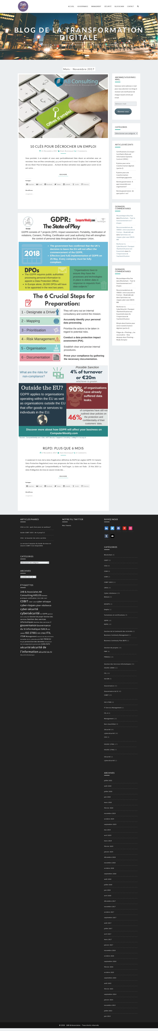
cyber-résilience (43, 605)
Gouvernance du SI (111, 691)
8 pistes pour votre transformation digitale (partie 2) (125, 165)
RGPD (48, 644)
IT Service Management (112, 708)
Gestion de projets (111, 648)
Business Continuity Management (116, 635)
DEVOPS (107, 604)
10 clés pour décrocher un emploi (63, 146)
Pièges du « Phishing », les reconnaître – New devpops (125, 334)
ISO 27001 (31, 633)
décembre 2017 (110, 901)
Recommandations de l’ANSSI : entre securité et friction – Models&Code (125, 229)
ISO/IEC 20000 (109, 668)
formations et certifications (114, 615)
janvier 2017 (108, 945)
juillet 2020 (108, 791)
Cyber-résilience (110, 593)
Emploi (106, 609)
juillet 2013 (108, 1011)
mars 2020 (108, 802)
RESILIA (107, 597)
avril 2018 (107, 896)
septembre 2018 (110, 874)
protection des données (34, 641)
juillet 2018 (108, 885)
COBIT (45, 598)
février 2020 (108, 808)
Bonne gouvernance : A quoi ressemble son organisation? (124, 184)
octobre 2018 (109, 868)
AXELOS (37, 595)
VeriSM (106, 679)
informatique (33, 629)
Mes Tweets (66, 525)
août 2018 (107, 879)
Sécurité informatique (27, 655)
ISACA (44, 628)
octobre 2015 (109, 972)
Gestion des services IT (42, 622)
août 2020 (107, 786)
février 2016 (108, 967)
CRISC (106, 588)
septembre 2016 (110, 961)
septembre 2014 (110, 994)
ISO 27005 (107, 702)
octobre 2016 (109, 956)
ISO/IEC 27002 (109, 750)
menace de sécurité (43, 636)
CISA (38, 598)
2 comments (81, 151)
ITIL (48, 633)
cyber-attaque (44, 601)
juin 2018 (107, 890)
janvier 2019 (108, 852)
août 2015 (107, 983)
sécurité (25, 647)
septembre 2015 (110, 978)
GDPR (45, 614)
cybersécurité (30, 613)
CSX (105, 737)
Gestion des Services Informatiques (117, 664)
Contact (130, 6)
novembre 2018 (110, 863)
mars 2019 (108, 841)
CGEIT (106, 560)
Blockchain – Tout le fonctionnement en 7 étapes (125, 220)
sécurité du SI (45, 652)
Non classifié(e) (110, 724)
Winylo (118, 323)
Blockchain (119, 6)
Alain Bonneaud (67, 151)
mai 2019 (107, 830)
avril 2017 (107, 934)
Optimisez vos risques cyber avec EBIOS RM (125, 237)
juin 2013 (107, 1016)
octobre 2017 (109, 912)
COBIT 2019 (32, 602)
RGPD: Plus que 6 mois (63, 448)
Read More (64, 174)
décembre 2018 (110, 857)
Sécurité (107, 6)
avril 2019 (107, 835)
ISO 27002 (41, 633)
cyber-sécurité (29, 609)
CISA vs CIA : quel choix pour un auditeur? (35, 527)
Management (96, 6)
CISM (41, 598)
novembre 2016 (110, 950)
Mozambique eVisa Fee (124, 216)
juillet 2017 (108, 928)
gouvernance (28, 625)
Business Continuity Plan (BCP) (115, 641)
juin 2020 (107, 797)
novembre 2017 (110, 907)
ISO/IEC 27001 (109, 744)
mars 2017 (108, 939)
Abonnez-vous (123, 111)
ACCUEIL (71, 6)
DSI (41, 614)
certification (32, 598)
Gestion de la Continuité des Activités (118, 631)
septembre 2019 (110, 824)
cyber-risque (27, 605)
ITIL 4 (106, 713)
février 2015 (108, 989)
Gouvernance (82, 6)
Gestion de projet (36, 617)
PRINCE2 (47, 639)
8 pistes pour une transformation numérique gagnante (124, 175)
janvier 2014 (108, 1000)
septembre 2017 (110, 917)
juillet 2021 (108, 780)
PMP (41, 639)
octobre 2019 (109, 819)
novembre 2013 (110, 1005)
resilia (43, 644)
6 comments (81, 453)
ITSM (22, 636)
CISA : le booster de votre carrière (33, 538)
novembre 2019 (110, 813)
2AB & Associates (29, 591)
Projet (22, 641)
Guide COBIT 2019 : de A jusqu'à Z (32, 533)
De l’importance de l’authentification (123, 253)
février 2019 (108, 846)
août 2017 (107, 923)
